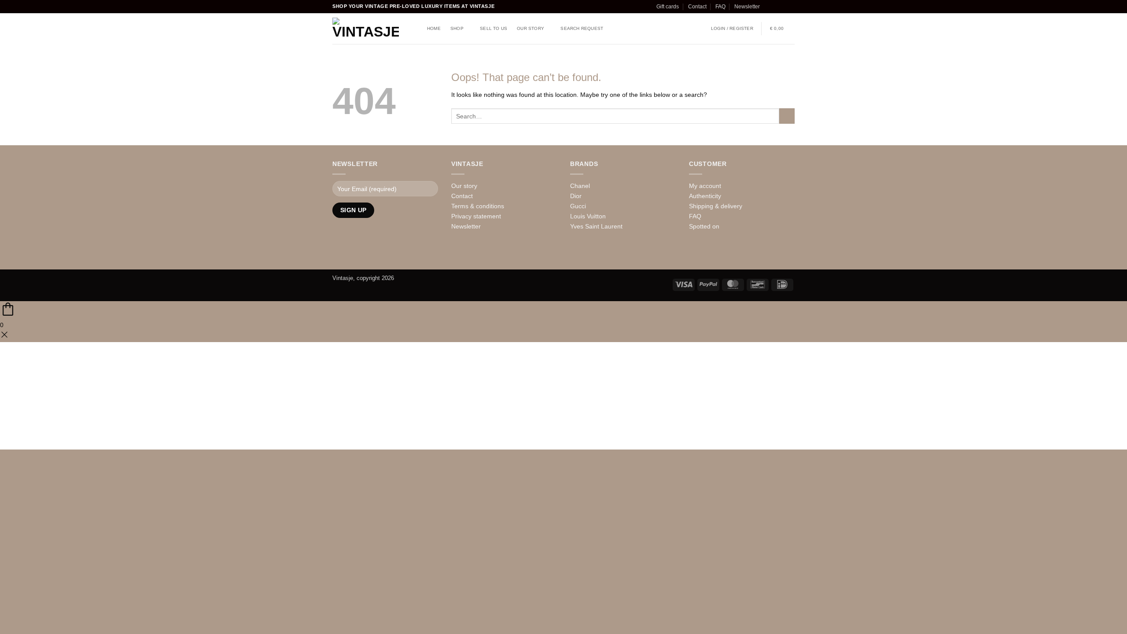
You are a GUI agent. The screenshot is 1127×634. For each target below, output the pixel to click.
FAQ (720, 6)
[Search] (414, 29)
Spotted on (704, 226)
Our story (530, 28)
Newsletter (747, 6)
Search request (581, 28)
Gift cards (667, 6)
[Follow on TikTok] (783, 6)
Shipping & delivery (715, 206)
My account (705, 185)
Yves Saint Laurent (596, 226)
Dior (576, 195)
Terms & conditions (477, 206)
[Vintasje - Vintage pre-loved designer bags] (365, 29)
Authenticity (705, 195)
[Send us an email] (790, 6)
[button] (732, 29)
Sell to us (493, 28)
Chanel (580, 185)
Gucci (578, 206)
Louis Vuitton (588, 216)
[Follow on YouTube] (376, 254)
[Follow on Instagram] (775, 6)
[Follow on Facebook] (768, 6)
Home (434, 28)
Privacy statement (476, 216)
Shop (457, 28)
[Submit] (787, 116)
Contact (697, 6)
